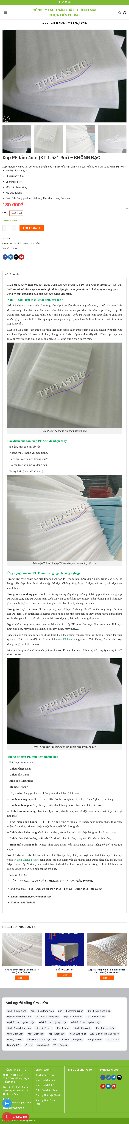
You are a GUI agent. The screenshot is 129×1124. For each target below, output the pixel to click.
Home (45, 23)
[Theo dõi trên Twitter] (113, 1077)
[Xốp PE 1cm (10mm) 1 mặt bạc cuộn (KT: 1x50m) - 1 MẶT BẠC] (107, 949)
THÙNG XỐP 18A (64, 969)
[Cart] (125, 12)
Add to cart (31, 228)
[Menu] (5, 12)
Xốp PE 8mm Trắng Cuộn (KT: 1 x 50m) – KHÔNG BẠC (22, 971)
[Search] (119, 13)
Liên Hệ (21, 978)
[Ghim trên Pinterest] (21, 257)
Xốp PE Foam (13, 248)
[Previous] (9, 76)
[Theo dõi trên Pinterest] (69, 2)
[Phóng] (6, 119)
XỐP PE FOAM (58, 23)
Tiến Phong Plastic (28, 859)
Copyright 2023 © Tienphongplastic (18, 1120)
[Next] (120, 76)
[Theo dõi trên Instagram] (63, 2)
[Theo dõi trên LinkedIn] (108, 1086)
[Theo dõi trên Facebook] (60, 2)
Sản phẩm (17, 243)
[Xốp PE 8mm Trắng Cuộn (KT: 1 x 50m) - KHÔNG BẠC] (22, 949)
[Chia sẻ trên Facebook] (5, 257)
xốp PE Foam (65, 639)
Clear (126, 209)
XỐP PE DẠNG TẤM (77, 23)
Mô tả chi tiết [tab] (12, 274)
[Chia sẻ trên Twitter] (10, 257)
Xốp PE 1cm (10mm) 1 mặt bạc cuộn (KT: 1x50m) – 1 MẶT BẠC (106, 971)
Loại (4, 213)
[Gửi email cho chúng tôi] (66, 2)
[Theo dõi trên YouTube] (113, 1086)
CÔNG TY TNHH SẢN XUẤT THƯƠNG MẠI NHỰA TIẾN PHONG (64, 12)
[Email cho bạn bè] (16, 257)
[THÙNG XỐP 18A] (64, 949)
